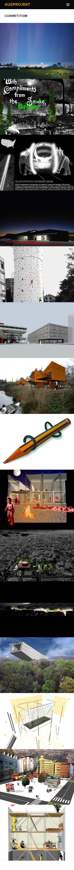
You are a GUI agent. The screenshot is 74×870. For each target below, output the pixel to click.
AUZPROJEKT (17, 4)
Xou (37, 719)
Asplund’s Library (37, 552)
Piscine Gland (37, 217)
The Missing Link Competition (37, 105)
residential (45, 767)
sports (45, 209)
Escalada (37, 273)
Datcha (37, 384)
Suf (37, 775)
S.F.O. (37, 496)
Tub (37, 831)
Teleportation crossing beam (37, 161)
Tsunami (37, 663)
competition (37, 39)
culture (45, 318)
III (37, 440)
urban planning (45, 97)
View (39, 62)
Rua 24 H (37, 608)
